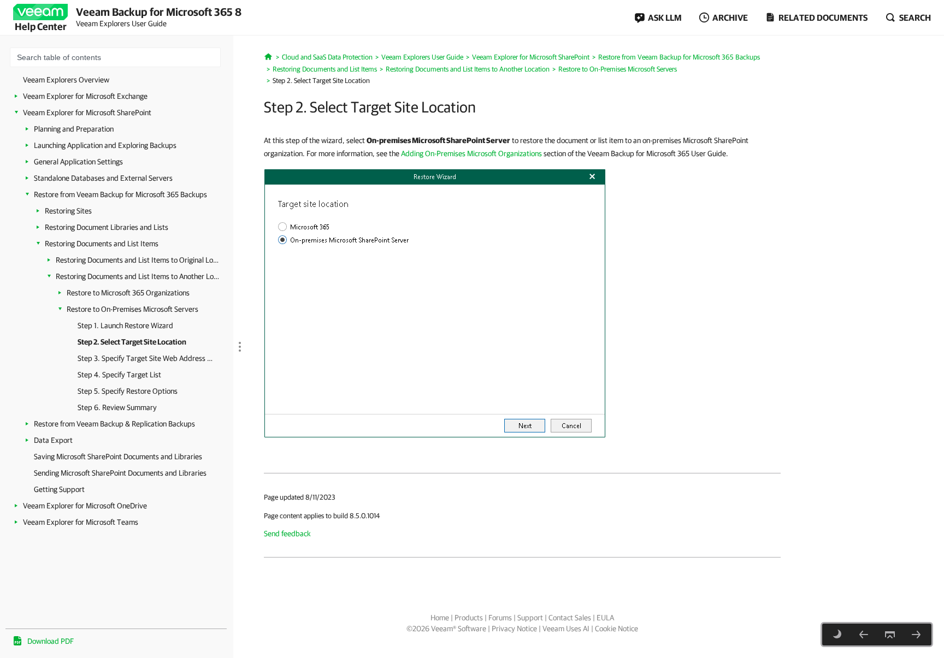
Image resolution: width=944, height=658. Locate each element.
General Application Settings (78, 161)
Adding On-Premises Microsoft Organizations (471, 153)
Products (469, 617)
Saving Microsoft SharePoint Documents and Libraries (118, 456)
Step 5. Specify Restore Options (128, 391)
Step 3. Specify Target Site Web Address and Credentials (146, 358)
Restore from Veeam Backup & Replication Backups (114, 423)
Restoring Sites (68, 210)
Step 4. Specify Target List (119, 374)
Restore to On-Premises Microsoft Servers (132, 309)
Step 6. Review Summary (117, 407)
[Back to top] (889, 634)
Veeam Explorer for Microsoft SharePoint (87, 112)
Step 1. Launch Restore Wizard (125, 325)
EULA (605, 617)
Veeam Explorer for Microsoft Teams (80, 522)
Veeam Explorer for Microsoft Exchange (85, 96)
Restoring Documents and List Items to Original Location (138, 260)
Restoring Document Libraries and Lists (106, 227)
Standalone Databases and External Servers (103, 178)
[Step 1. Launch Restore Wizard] (863, 634)
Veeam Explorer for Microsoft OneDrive (85, 505)
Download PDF (50, 641)
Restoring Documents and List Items (101, 243)
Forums (500, 617)
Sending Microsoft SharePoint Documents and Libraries (120, 473)
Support (530, 617)
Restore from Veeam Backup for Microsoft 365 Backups (120, 194)
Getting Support (59, 489)
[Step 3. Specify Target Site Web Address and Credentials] (916, 634)
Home (439, 617)
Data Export (53, 440)
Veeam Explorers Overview (66, 79)
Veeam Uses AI (565, 628)
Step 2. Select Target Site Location (132, 341)
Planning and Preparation (74, 129)
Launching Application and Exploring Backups (105, 145)
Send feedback (287, 533)
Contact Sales (569, 617)
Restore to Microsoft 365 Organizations (128, 292)
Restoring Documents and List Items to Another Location (138, 276)
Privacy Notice (514, 628)
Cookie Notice (616, 628)
